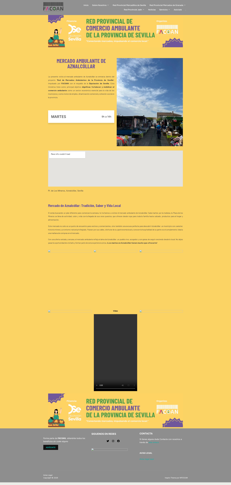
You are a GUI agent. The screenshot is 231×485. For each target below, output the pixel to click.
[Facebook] (118, 442)
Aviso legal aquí (147, 459)
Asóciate (178, 9)
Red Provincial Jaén (133, 9)
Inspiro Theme (170, 478)
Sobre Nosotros (99, 5)
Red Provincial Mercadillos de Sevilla (129, 5)
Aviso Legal (47, 475)
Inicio (86, 5)
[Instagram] (113, 442)
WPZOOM (184, 478)
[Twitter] (107, 442)
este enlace (154, 442)
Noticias (152, 9)
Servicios (163, 9)
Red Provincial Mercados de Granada (166, 5)
